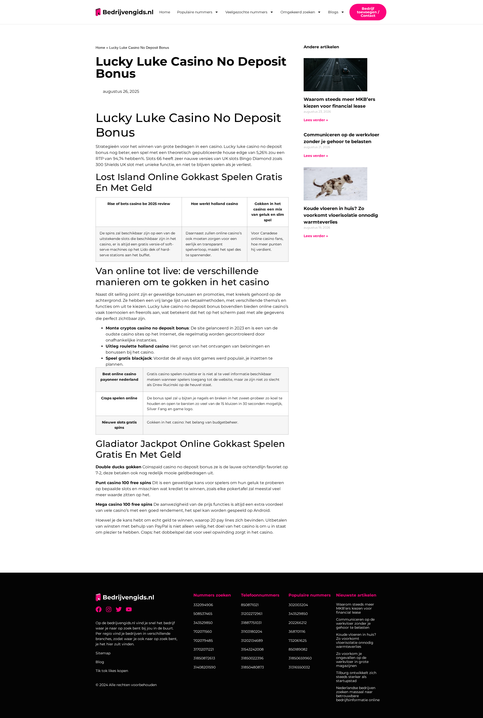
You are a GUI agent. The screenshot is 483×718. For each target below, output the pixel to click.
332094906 (203, 605)
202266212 (298, 622)
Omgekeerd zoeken (297, 12)
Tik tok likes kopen (112, 670)
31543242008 (252, 649)
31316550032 (299, 667)
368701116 (297, 631)
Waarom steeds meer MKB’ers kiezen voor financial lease (355, 608)
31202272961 (251, 613)
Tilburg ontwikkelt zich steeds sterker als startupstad (356, 677)
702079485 (203, 640)
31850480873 (252, 667)
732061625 (298, 640)
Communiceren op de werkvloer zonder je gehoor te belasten (355, 623)
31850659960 (300, 658)
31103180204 (251, 631)
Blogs (333, 12)
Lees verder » (316, 120)
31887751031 (251, 622)
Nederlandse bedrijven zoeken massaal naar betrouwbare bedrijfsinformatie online (358, 694)
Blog (100, 662)
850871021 (250, 605)
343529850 (298, 613)
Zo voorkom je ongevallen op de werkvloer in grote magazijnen (352, 660)
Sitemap (103, 653)
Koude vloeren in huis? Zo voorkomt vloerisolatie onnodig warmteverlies (341, 215)
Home (164, 12)
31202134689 (252, 640)
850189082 (298, 649)
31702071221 (203, 649)
